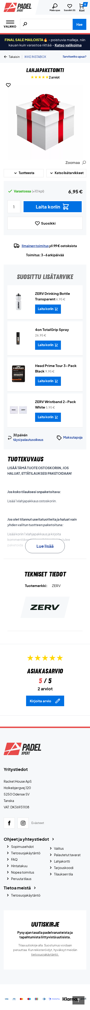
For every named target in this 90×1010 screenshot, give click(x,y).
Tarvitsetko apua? (74, 56)
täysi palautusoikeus (28, 440)
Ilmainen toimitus (35, 246)
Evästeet (37, 823)
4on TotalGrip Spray (52, 329)
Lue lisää (45, 546)
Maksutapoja (73, 437)
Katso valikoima (68, 45)
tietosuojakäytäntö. (45, 954)
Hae (79, 24)
